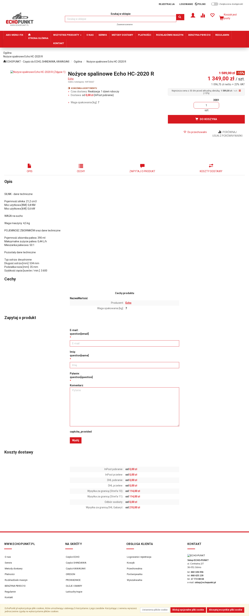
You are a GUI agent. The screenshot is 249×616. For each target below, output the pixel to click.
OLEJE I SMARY (73, 585)
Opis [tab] (29, 171)
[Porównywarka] (202, 15)
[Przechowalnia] (212, 15)
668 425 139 (197, 575)
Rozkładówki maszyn (16, 580)
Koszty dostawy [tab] (211, 171)
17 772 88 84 (197, 579)
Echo (71, 78)
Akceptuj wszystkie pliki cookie (225, 610)
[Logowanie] (193, 15)
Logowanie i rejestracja (138, 557)
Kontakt (9, 597)
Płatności (10, 574)
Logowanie (186, 4)
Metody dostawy (13, 568)
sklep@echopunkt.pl (205, 582)
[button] (203, 4)
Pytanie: (81, 375)
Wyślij (75, 440)
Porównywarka (134, 574)
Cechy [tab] (81, 171)
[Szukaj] (180, 17)
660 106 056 (197, 572)
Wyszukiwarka (134, 580)
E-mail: (79, 332)
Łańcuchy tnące (73, 591)
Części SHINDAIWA (75, 562)
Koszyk (130, 562)
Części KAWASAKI (75, 568)
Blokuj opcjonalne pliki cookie (188, 610)
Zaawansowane (125, 24)
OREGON (70, 574)
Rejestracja (167, 4)
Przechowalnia (134, 568)
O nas (8, 557)
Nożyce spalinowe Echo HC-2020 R (106, 61)
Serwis (8, 562)
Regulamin (10, 591)
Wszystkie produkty (66, 35)
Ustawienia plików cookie (155, 610)
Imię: (79, 353)
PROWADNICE (73, 580)
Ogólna (78, 61)
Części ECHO (72, 557)
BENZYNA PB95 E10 (15, 585)
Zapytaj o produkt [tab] (142, 171)
